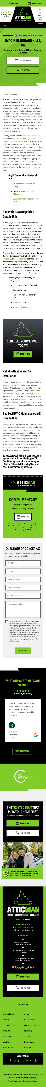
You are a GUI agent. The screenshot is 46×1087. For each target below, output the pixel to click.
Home (5, 94)
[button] (5, 25)
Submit (23, 651)
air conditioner (19, 259)
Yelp (27, 191)
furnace (6, 259)
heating (6, 436)
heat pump (33, 399)
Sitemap (35, 1081)
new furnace (21, 399)
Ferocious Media (32, 1077)
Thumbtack (17, 194)
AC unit (31, 391)
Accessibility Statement (25, 1081)
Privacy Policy (24, 641)
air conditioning (19, 436)
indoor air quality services (20, 467)
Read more (28, 715)
